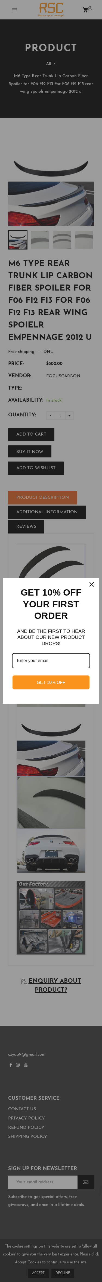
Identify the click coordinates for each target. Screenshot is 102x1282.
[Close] (92, 584)
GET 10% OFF (51, 682)
